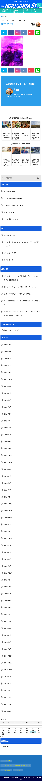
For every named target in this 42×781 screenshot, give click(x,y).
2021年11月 (8, 573)
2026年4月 (7, 352)
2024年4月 (7, 490)
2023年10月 (8, 518)
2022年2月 (7, 566)
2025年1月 (7, 442)
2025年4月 (7, 421)
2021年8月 (7, 580)
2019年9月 (7, 677)
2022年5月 (7, 552)
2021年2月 (7, 594)
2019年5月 (7, 704)
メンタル (7, 212)
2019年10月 (8, 670)
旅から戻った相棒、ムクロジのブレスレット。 (20, 287)
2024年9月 (7, 469)
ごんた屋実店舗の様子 (12, 198)
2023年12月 (8, 504)
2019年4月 (7, 711)
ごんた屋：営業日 (25, 10)
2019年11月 (8, 663)
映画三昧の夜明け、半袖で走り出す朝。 (18, 294)
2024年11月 (8, 455)
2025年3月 (7, 428)
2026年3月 (7, 359)
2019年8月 (7, 683)
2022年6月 (7, 545)
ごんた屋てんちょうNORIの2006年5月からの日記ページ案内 (16, 10)
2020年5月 (7, 621)
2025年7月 (7, 400)
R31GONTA (4, 746)
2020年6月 (7, 614)
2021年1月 (7, 601)
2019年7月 (7, 690)
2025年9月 (7, 386)
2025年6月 (7, 407)
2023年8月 (7, 524)
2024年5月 (7, 483)
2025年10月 (8, 379)
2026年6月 (7, 345)
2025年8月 (7, 393)
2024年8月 (7, 476)
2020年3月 (7, 635)
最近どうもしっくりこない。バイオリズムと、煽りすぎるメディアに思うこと (22, 313)
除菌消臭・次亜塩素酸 (12, 205)
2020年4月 (7, 628)
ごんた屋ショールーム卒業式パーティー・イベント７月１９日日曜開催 (22, 278)
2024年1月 (7, 497)
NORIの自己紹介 (5, 10)
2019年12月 (8, 656)
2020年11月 (8, 607)
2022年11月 (8, 538)
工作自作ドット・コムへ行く (10, 330)
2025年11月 (8, 372)
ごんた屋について (10, 219)
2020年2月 (7, 642)
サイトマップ (36, 10)
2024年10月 (8, 462)
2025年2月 (7, 435)
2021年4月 (7, 587)
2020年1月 (7, 649)
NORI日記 (7, 191)
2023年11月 (8, 511)
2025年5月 (7, 414)
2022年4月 (7, 559)
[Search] (38, 178)
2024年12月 (8, 448)
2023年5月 (7, 531)
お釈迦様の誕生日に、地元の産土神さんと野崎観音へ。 (22, 303)
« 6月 (2, 736)
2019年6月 (7, 697)
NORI (33, 25)
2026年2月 (7, 365)
